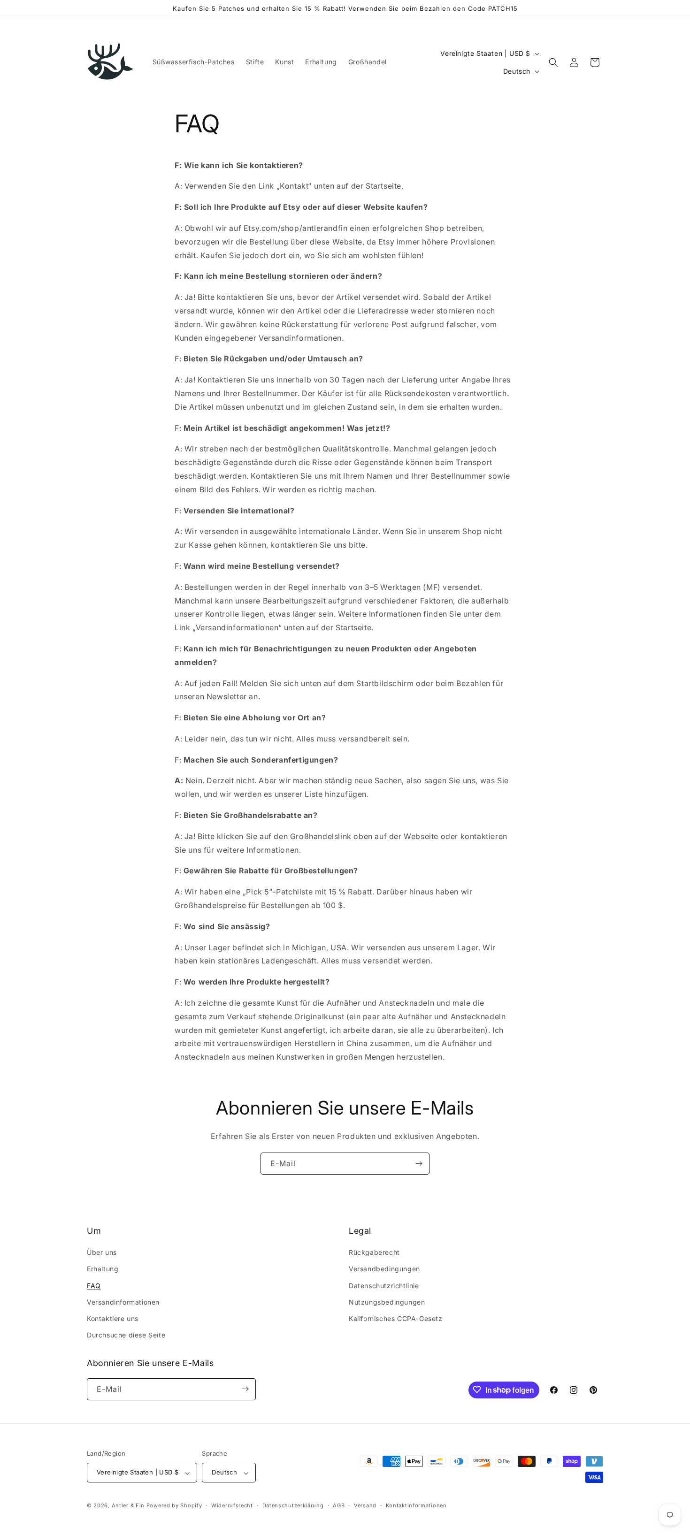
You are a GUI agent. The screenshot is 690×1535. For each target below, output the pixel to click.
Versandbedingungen (384, 1269)
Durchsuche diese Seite (126, 1335)
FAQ (94, 1286)
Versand (365, 1505)
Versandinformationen (123, 1302)
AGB (339, 1505)
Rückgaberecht (374, 1253)
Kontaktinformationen (416, 1505)
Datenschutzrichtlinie (384, 1286)
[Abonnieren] (418, 1164)
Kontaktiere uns (112, 1318)
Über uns (102, 1253)
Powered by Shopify (174, 1506)
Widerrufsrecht (232, 1505)
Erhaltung (102, 1269)
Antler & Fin (128, 1506)
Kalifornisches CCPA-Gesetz (396, 1318)
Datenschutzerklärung (293, 1505)
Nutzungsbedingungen (387, 1302)
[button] (553, 62)
